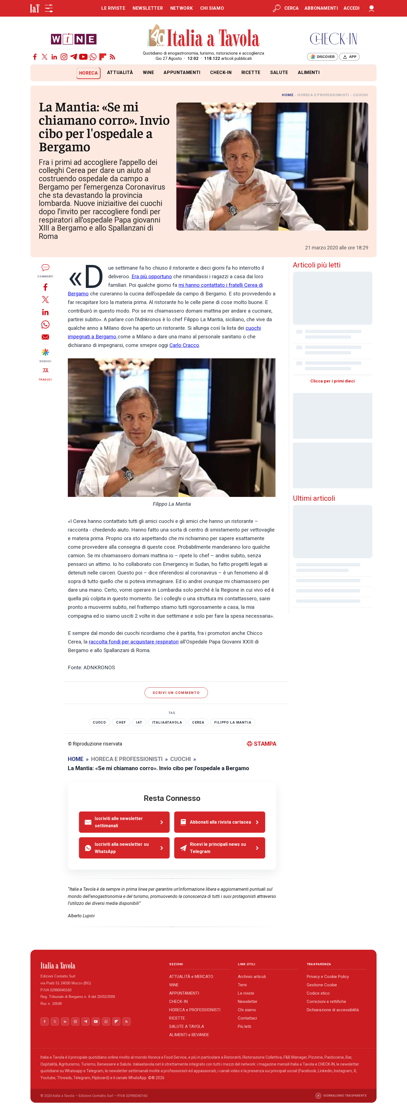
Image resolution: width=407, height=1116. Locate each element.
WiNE (148, 72)
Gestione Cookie (322, 984)
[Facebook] (34, 56)
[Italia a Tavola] (203, 36)
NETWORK (181, 8)
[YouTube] (83, 56)
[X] (44, 56)
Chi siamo (247, 1009)
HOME (287, 95)
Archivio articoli (252, 976)
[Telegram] (73, 56)
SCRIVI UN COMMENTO (176, 693)
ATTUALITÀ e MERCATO (191, 976)
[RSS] (112, 56)
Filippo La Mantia (232, 722)
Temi (242, 984)
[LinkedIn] (54, 56)
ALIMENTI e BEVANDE (189, 1034)
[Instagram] (64, 56)
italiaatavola (167, 722)
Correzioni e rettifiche (326, 1001)
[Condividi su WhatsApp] (45, 324)
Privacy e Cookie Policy (328, 976)
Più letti (244, 1026)
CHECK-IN (220, 72)
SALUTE (279, 72)
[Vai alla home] (40, 73)
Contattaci (247, 1018)
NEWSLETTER (148, 8)
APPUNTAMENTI (182, 72)
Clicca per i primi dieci (332, 381)
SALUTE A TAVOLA (186, 1026)
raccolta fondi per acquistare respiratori (134, 642)
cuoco (99, 722)
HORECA (88, 73)
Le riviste (246, 993)
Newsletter (247, 1001)
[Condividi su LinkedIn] (45, 312)
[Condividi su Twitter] (45, 299)
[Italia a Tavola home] (100, 965)
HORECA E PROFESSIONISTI (323, 95)
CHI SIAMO (212, 8)
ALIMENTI (309, 72)
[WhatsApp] (93, 56)
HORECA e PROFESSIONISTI (194, 1009)
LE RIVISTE (113, 8)
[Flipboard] (102, 56)
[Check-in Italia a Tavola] (333, 38)
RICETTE (251, 72)
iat (139, 722)
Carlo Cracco (184, 345)
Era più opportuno (152, 277)
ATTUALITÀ (120, 72)
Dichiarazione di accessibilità (333, 1009)
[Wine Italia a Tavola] (74, 38)
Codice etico (318, 993)
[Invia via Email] (45, 337)
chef (121, 722)
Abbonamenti (321, 8)
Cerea (198, 722)
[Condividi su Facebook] (45, 287)
